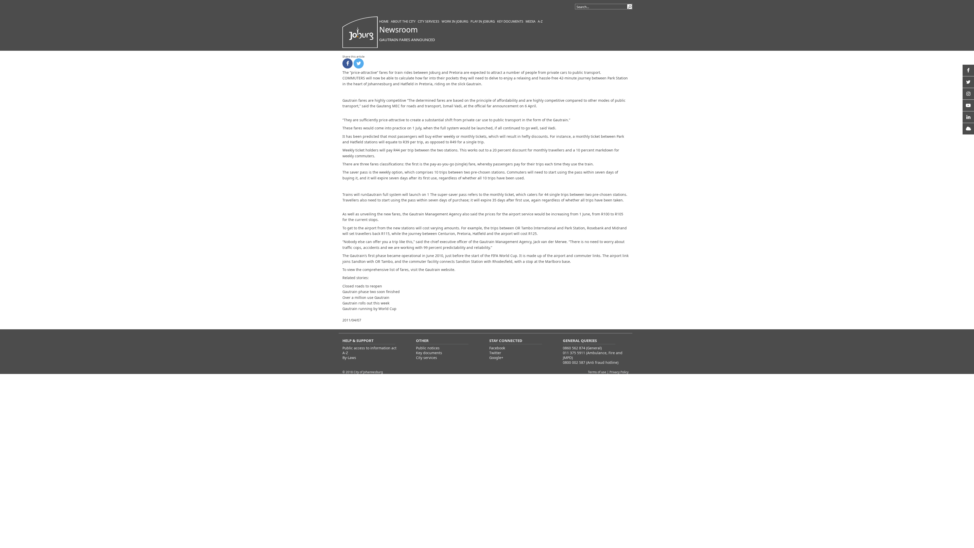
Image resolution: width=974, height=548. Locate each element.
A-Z (345, 352)
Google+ (496, 357)
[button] (629, 6)
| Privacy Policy (618, 372)
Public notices (428, 348)
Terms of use (597, 372)
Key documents (429, 352)
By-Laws (349, 357)
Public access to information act (369, 348)
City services (426, 357)
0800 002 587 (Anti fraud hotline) (590, 362)
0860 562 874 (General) (582, 348)
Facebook (497, 348)
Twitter (495, 352)
